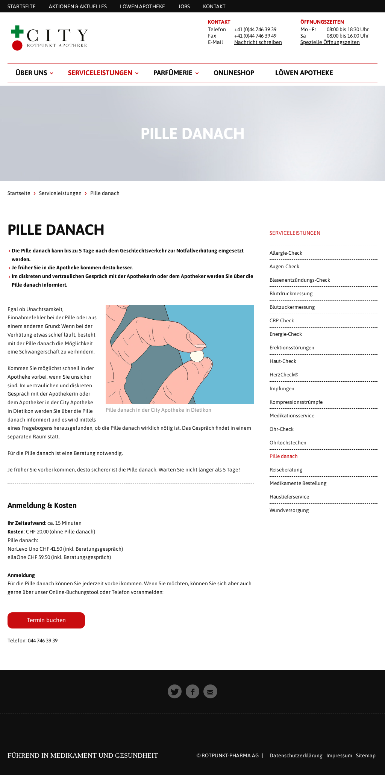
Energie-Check (286, 334)
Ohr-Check (282, 429)
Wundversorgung (289, 510)
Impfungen (282, 388)
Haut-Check (283, 361)
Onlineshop (234, 73)
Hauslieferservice (289, 497)
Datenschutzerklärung (296, 755)
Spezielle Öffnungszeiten (330, 42)
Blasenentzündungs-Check (300, 280)
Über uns (31, 73)
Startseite (19, 193)
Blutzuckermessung (292, 307)
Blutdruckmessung (291, 293)
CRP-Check (282, 320)
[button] (175, 691)
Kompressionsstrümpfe (296, 402)
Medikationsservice (292, 415)
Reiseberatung (286, 470)
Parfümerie (172, 73)
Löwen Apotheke (304, 73)
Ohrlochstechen (288, 443)
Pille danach (284, 456)
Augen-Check (284, 266)
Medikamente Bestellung (298, 483)
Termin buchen (46, 619)
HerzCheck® (284, 375)
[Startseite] (100, 38)
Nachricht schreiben (258, 42)
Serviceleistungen (100, 73)
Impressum (339, 755)
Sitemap (366, 755)
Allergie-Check (286, 253)
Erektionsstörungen (292, 347)
